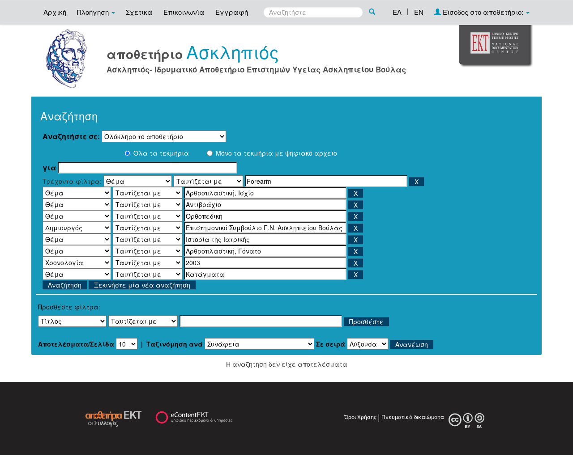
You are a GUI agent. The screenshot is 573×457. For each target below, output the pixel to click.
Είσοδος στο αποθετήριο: (483, 12)
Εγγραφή (231, 12)
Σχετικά (139, 12)
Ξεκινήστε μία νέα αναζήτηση (142, 284)
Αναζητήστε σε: (71, 136)
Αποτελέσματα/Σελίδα (76, 343)
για (49, 168)
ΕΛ (397, 12)
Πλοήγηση (94, 12)
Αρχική (54, 12)
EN (418, 12)
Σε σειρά (330, 343)
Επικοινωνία (184, 12)
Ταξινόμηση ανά (174, 343)
